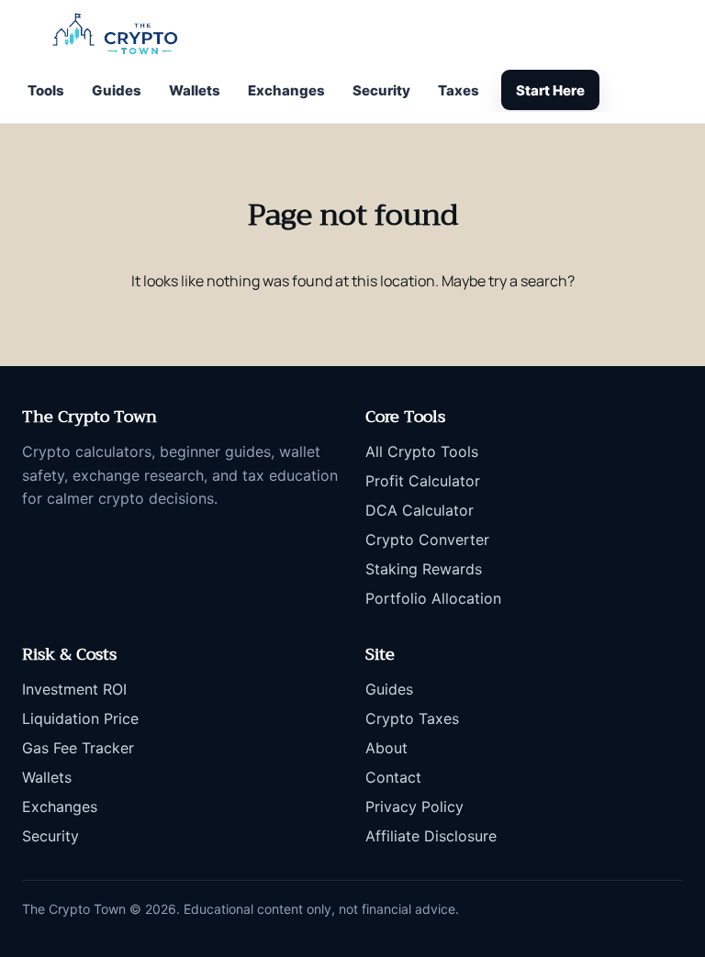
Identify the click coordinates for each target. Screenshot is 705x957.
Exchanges (286, 90)
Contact (393, 777)
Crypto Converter (427, 539)
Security (381, 90)
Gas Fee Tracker (78, 748)
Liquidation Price (80, 718)
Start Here (550, 90)
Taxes (458, 90)
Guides (116, 90)
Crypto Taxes (412, 718)
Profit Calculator (422, 481)
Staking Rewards (423, 569)
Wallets (194, 90)
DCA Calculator (419, 510)
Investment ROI (74, 689)
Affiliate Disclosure (431, 836)
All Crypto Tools (421, 451)
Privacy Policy (414, 806)
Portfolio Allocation (433, 598)
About (386, 748)
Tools (46, 90)
